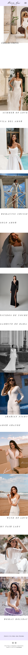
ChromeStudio (19, 647)
